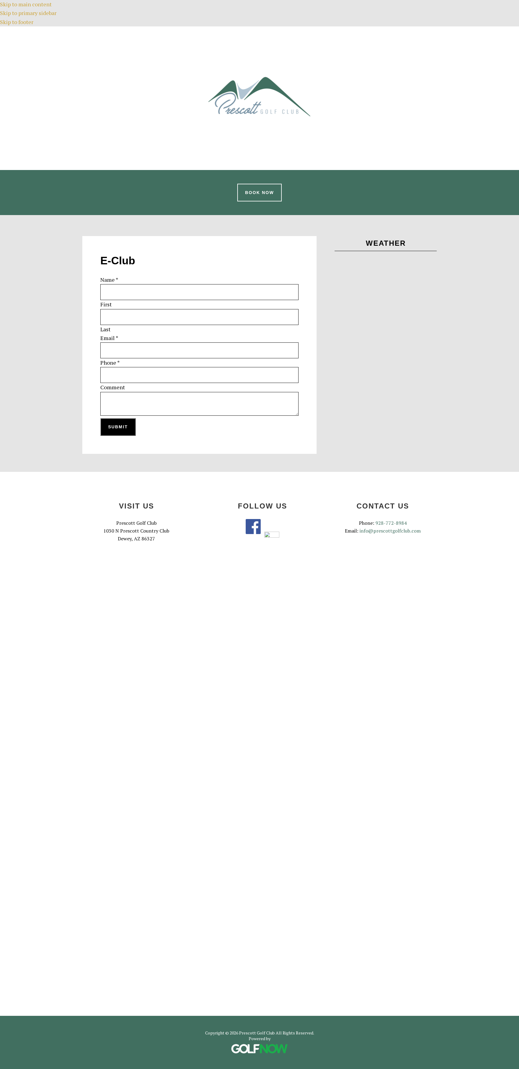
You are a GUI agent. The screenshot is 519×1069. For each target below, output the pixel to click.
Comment (112, 387)
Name (109, 279)
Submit (118, 426)
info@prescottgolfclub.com (390, 530)
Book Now (259, 192)
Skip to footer (16, 22)
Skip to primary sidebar (28, 13)
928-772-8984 (391, 523)
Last (105, 329)
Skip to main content (26, 4)
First (106, 304)
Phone (110, 362)
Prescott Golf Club (259, 97)
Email (109, 338)
